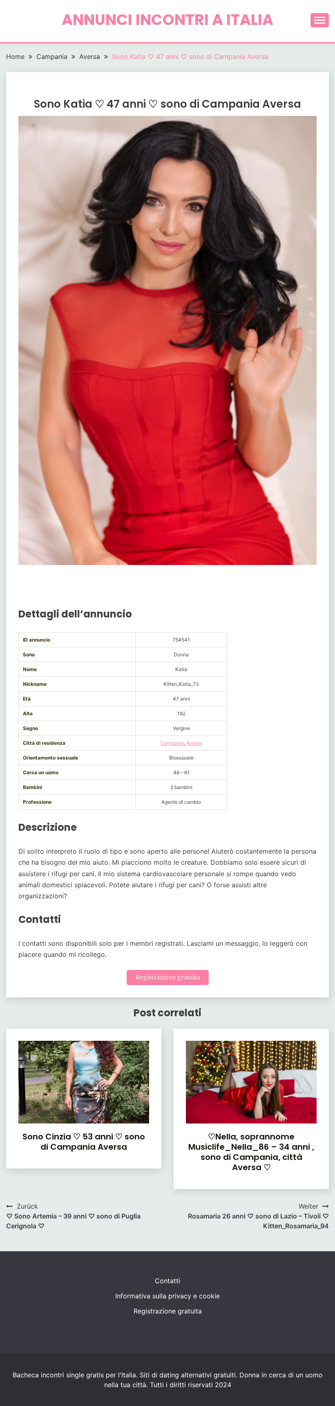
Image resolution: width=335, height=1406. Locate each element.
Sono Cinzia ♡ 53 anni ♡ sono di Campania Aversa (83, 1142)
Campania (172, 743)
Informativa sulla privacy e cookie (167, 1296)
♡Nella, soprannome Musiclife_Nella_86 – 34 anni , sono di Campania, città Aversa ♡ (251, 1152)
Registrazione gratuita (168, 977)
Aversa (194, 743)
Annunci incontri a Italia (167, 19)
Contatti (167, 1281)
